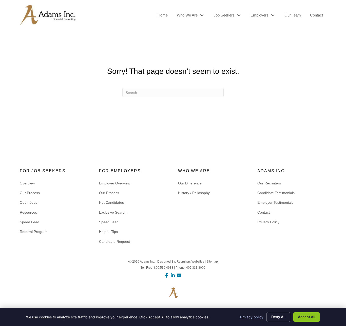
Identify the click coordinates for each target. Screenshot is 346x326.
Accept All (306, 317)
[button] (201, 15)
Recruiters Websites (190, 261)
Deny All (278, 317)
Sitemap (212, 261)
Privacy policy (251, 317)
